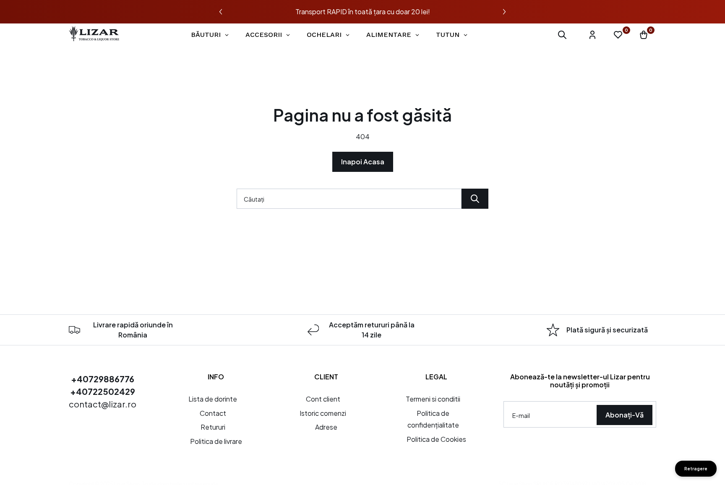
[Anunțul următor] (504, 12)
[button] (562, 35)
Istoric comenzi (323, 413)
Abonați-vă (624, 414)
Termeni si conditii (433, 398)
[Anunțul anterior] (221, 12)
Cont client (323, 398)
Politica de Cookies (436, 439)
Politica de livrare (216, 441)
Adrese (326, 427)
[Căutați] (475, 199)
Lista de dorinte (212, 398)
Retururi (213, 427)
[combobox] (349, 199)
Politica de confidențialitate (433, 419)
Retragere (695, 468)
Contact (213, 413)
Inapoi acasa (362, 161)
